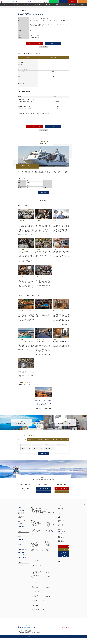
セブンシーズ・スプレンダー (36, 555)
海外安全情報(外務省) (61, 541)
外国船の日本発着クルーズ (32, 439)
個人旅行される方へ (59, 4)
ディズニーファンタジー (35, 542)
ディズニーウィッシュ (48, 536)
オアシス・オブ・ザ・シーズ (36, 591)
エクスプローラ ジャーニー (35, 560)
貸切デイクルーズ (20, 521)
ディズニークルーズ (72, 4)
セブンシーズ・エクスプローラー (36, 554)
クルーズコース (34, 540)
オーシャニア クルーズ (34, 556)
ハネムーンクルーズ (21, 516)
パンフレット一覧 (21, 554)
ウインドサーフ (34, 596)
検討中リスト (60, 561)
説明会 (82, 4)
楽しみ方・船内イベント (48, 537)
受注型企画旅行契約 (61, 535)
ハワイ (59, 522)
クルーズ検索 (5, 4)
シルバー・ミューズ (35, 576)
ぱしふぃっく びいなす (35, 518)
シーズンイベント (47, 543)
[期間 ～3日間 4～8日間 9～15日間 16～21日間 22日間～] (61, 445)
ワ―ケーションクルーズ (21, 520)
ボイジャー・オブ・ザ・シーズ (49, 590)
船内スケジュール (47, 542)
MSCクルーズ (33, 582)
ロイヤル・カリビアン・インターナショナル (38, 589)
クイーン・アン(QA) (35, 531)
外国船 (32, 520)
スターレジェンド (47, 596)
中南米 (59, 521)
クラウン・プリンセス (48, 526)
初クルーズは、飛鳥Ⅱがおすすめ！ (37, 510)
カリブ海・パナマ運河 (61, 520)
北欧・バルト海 (60, 512)
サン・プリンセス (47, 522)
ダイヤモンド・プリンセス (36, 522)
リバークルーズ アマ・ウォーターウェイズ (37, 600)
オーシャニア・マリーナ (48, 557)
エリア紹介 (25, 4)
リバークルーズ (60, 528)
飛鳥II (33, 509)
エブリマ (33, 599)
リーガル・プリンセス (35, 525)
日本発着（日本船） (61, 507)
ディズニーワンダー (35, 544)
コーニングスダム (47, 568)
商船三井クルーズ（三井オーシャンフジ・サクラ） (39, 511)
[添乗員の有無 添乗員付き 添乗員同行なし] (49, 448)
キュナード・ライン (34, 529)
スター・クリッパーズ (34, 586)
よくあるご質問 (20, 539)
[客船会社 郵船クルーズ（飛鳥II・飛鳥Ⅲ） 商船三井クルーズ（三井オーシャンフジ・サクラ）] (25, 448)
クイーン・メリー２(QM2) (48, 530)
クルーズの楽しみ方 (37, 4)
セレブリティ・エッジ (48, 580)
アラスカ (59, 517)
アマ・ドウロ (34, 602)
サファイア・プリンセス (35, 524)
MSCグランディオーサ (35, 584)
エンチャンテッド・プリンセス (49, 524)
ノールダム (33, 568)
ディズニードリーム (35, 541)
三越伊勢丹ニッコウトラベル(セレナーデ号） (38, 609)
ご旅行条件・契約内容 (61, 531)
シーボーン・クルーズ (34, 563)
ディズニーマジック (35, 543)
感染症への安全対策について (23, 552)
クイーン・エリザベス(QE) (36, 530)
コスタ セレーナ (34, 608)
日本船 (25, 439)
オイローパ (46, 549)
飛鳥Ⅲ (46, 509)
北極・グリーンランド (61, 525)
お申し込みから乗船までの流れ (23, 541)
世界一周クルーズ (55, 439)
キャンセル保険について (22, 549)
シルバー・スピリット (48, 577)
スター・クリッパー (48, 587)
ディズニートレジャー (35, 546)
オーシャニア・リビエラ (35, 558)
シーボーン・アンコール (35, 564)
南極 (58, 526)
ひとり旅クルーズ (20, 517)
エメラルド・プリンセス (48, 527)
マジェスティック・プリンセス (36, 527)
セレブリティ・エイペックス (49, 581)
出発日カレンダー (34, 537)
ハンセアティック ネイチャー (36, 549)
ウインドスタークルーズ (35, 595)
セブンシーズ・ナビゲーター (49, 554)
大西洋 (59, 513)
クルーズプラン (22, 6)
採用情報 (19, 562)
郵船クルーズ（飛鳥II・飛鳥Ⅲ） (36, 508)
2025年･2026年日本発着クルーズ (36, 523)
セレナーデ (33, 610)
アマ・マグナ (34, 601)
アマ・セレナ (47, 602)
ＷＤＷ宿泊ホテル (47, 544)
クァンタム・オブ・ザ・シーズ (36, 590)
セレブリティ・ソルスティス (36, 581)
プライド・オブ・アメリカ (48, 572)
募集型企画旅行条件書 (61, 537)
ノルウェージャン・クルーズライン (36, 571)
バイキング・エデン (35, 534)
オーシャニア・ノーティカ (36, 557)
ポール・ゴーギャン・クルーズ (36, 592)
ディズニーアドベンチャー (35, 545)
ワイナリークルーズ (21, 512)
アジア (59, 516)
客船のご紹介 (15, 4)
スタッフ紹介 (20, 544)
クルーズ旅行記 (20, 534)
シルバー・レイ (34, 577)
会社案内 (19, 559)
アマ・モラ (46, 601)
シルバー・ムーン (47, 576)
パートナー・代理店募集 (22, 557)
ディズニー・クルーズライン (64, 439)
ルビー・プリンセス (48, 525)
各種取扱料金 (60, 540)
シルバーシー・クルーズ (35, 575)
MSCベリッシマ (34, 583)
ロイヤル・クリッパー (35, 587)
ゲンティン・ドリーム (35, 605)
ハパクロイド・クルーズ (35, 548)
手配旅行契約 (60, 536)
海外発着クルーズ (40, 439)
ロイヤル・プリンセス (35, 526)
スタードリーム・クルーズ (35, 604)
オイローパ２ (47, 550)
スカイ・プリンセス (48, 523)
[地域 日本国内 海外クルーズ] (49, 445)
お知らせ (19, 536)
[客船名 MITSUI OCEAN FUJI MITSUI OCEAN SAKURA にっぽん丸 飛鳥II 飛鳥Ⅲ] (37, 448)
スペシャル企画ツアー (21, 513)
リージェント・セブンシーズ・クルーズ (37, 551)
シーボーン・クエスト (48, 564)
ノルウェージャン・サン (35, 572)
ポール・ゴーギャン (35, 593)
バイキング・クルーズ (34, 533)
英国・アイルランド (61, 511)
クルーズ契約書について (48, 545)
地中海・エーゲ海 (60, 509)
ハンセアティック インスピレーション (37, 550)
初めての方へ (48, 4)
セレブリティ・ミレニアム (35, 580)
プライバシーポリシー (66, 636)
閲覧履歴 (59, 559)
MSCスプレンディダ (47, 583)
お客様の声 (19, 531)
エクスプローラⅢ (34, 561)
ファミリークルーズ (21, 514)
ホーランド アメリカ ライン (35, 567)
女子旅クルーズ (20, 518)
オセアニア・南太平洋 (61, 524)
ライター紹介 (20, 547)
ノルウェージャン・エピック (36, 573)
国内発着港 (19, 528)
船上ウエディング (47, 540)
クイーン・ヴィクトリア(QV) (49, 531)
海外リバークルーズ (48, 439)
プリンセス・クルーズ (34, 521)
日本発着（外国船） (61, 508)
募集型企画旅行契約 (61, 533)
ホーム (17, 1)
